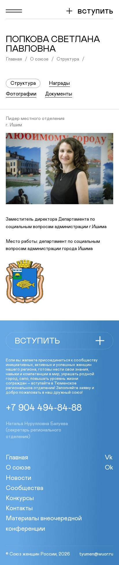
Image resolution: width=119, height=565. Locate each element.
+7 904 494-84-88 (44, 408)
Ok (109, 468)
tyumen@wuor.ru (96, 554)
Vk (109, 458)
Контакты (19, 508)
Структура (68, 59)
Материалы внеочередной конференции (44, 523)
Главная (14, 59)
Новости (18, 478)
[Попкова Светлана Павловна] (59, 168)
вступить (95, 11)
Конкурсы (20, 498)
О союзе (39, 59)
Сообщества (24, 488)
